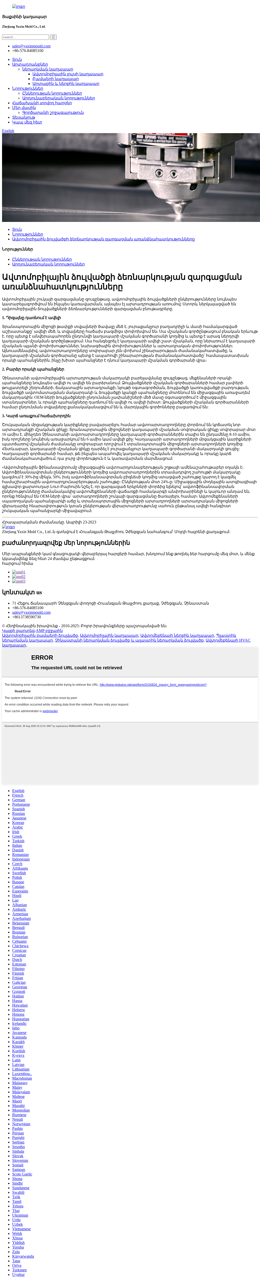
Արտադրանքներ (30, 64)
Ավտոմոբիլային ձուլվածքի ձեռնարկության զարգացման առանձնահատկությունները (103, 239)
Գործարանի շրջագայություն (53, 112)
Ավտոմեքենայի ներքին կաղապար (177, 635)
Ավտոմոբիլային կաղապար (109, 635)
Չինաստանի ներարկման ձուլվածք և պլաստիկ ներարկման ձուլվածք (129, 640)
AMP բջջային (49, 630)
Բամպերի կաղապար (55, 79)
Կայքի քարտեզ (18, 630)
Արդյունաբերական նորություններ (58, 98)
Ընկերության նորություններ (52, 93)
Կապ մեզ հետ (27, 122)
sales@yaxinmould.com (31, 612)
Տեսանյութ (23, 117)
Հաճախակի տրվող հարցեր (42, 103)
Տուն (17, 59)
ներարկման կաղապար (47, 69)
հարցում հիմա (17, 563)
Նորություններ (27, 88)
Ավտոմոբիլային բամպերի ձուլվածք (40, 635)
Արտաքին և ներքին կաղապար (65, 83)
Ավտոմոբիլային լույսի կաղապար (67, 74)
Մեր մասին (24, 108)
